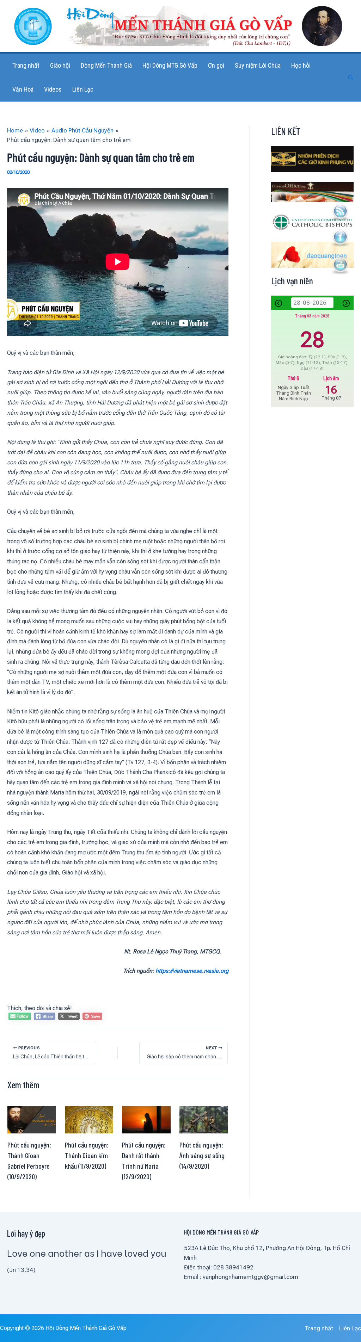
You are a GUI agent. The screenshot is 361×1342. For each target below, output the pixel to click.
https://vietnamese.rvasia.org (191, 970)
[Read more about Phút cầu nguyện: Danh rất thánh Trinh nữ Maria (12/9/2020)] (146, 1119)
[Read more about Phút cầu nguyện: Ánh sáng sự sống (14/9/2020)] (203, 1119)
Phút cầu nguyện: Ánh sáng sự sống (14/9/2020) (202, 1155)
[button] (351, 77)
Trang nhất (319, 1328)
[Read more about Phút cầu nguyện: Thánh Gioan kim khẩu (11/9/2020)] (89, 1119)
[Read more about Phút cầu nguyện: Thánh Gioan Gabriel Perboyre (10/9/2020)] (31, 1119)
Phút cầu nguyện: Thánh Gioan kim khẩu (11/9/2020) (87, 1155)
